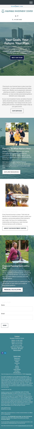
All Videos (17, 371)
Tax (17, 364)
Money (17, 366)
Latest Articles (17, 369)
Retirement (17, 358)
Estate (17, 361)
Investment (17, 360)
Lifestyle (17, 368)
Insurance (17, 363)
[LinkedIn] (15, 16)
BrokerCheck (28, 374)
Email (3, 313)
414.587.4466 (18, 19)
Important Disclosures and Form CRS (25, 425)
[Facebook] (17, 16)
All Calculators (17, 372)
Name (3, 305)
